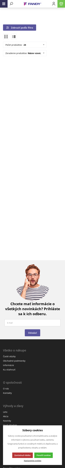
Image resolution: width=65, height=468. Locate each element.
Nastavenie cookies (32, 460)
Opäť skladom (10, 425)
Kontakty (7, 393)
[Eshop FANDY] (32, 4)
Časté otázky (9, 356)
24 (24, 44)
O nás (6, 388)
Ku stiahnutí (9, 369)
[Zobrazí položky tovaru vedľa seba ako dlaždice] (6, 36)
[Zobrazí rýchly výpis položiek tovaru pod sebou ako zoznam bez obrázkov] (14, 36)
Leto (5, 411)
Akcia (5, 416)
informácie (8, 365)
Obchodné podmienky (14, 360)
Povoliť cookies (44, 455)
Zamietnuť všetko (22, 455)
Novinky (7, 420)
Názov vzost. (34, 53)
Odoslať (32, 332)
